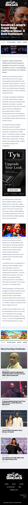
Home (24, 497)
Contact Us (23, 495)
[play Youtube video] (14, 230)
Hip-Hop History (11, 42)
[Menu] (25, 3)
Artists (19, 42)
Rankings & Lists (14, 489)
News (19, 487)
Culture (21, 484)
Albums (25, 42)
